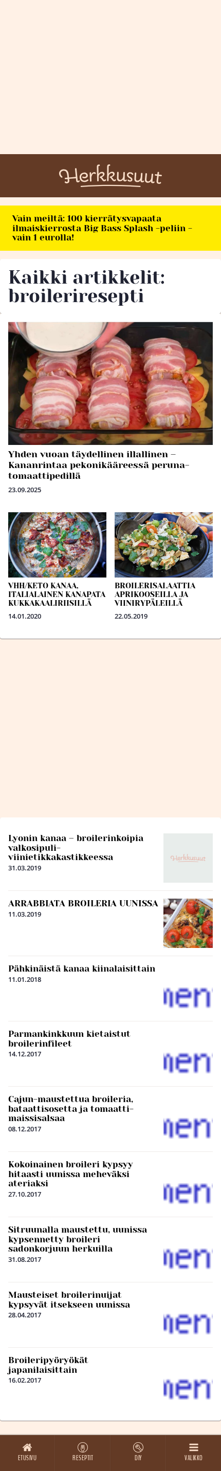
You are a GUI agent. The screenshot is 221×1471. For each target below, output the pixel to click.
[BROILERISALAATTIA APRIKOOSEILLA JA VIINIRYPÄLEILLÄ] (164, 545)
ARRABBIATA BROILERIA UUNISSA (83, 903)
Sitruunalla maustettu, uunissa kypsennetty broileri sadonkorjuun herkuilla (77, 1239)
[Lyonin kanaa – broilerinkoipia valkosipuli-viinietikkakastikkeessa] (188, 858)
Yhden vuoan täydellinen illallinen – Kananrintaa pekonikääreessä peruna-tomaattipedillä (98, 465)
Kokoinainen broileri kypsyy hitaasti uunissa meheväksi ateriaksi (70, 1173)
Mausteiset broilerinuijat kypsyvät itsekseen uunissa (69, 1300)
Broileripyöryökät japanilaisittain (48, 1365)
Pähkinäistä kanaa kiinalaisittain (81, 968)
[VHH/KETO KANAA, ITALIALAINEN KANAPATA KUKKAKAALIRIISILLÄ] (57, 545)
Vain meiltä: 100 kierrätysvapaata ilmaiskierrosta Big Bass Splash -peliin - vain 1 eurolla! (102, 228)
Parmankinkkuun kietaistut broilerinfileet (69, 1039)
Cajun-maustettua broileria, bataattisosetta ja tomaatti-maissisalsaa (71, 1108)
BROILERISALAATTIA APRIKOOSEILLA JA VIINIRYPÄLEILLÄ (155, 594)
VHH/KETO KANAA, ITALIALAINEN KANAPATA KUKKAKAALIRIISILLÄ (56, 594)
